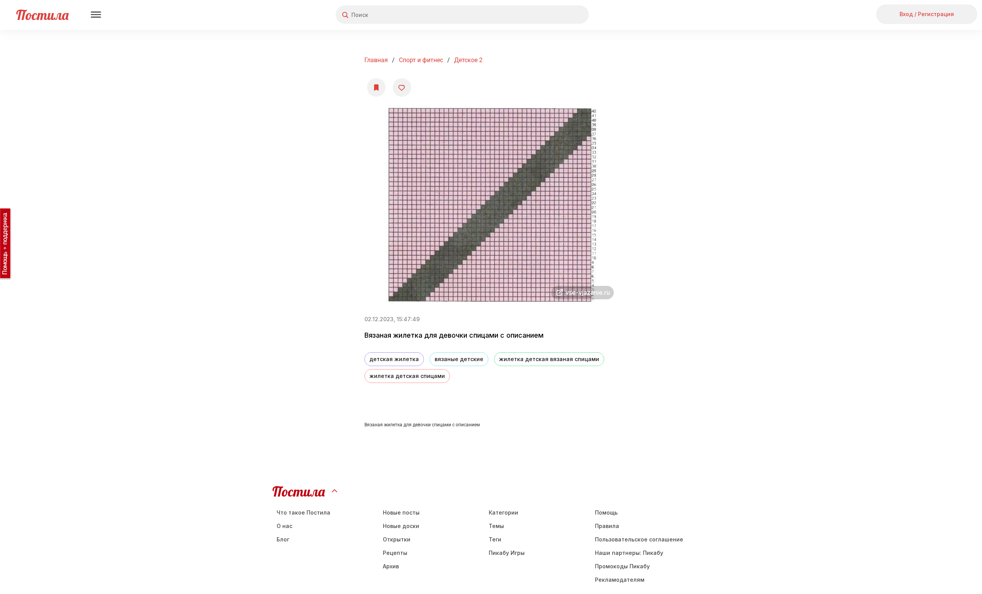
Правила (607, 526)
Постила (42, 14)
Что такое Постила (303, 512)
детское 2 (468, 60)
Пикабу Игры (507, 552)
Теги (495, 539)
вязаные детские (459, 359)
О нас (284, 526)
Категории (503, 512)
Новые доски (401, 526)
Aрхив (391, 566)
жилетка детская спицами (407, 376)
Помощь (606, 512)
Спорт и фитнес (421, 60)
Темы (496, 526)
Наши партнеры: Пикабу (629, 552)
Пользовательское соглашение (639, 539)
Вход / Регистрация (927, 14)
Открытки (396, 539)
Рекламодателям (619, 579)
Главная (376, 60)
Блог (283, 539)
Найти (554, 15)
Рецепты (395, 552)
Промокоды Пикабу (622, 566)
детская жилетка (394, 359)
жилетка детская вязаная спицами (549, 359)
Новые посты (401, 512)
